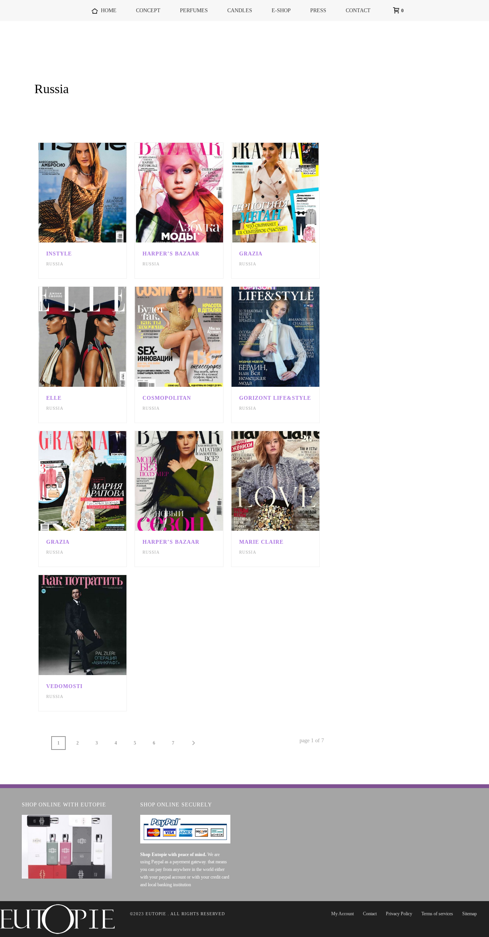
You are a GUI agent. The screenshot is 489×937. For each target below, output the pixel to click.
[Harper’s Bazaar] (192, 192)
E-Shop (281, 10)
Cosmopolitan (166, 398)
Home (421, 109)
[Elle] (96, 336)
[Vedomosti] (96, 625)
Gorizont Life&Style (275, 398)
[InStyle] (96, 192)
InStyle (59, 254)
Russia (54, 264)
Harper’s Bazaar (170, 254)
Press (318, 10)
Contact (370, 913)
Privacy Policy (399, 913)
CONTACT (358, 10)
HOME (109, 10)
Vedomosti (64, 686)
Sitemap (469, 913)
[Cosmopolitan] (192, 336)
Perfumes (194, 10)
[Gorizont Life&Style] (289, 336)
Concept (148, 10)
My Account (342, 913)
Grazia (250, 254)
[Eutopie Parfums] (57, 918)
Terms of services (437, 913)
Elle (54, 398)
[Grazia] (289, 192)
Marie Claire (261, 542)
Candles (239, 10)
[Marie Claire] (289, 481)
